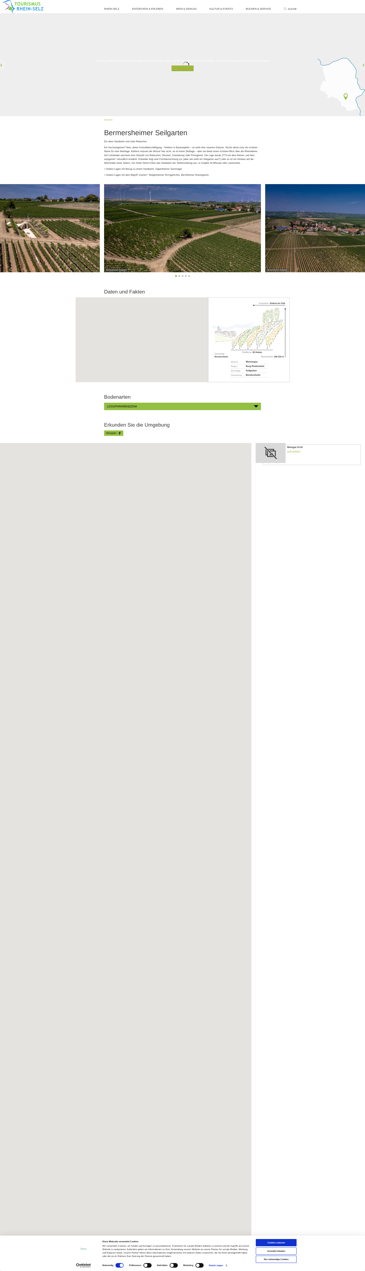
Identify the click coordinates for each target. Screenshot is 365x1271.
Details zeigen (216, 1265)
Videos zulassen (182, 68)
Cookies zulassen (276, 1242)
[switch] (147, 1265)
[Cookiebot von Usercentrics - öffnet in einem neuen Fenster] (83, 1265)
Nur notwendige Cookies (276, 1259)
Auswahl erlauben (276, 1251)
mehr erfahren (308, 454)
